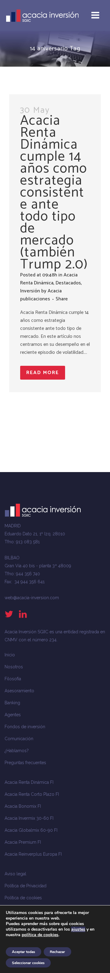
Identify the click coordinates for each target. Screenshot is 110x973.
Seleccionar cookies (28, 962)
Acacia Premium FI (23, 842)
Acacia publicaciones (41, 295)
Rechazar (57, 951)
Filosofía (13, 678)
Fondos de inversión (25, 726)
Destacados (68, 283)
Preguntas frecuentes (25, 762)
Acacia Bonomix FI (23, 806)
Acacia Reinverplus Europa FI (33, 854)
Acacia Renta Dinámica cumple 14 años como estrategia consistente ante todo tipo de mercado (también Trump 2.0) (54, 192)
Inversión (30, 291)
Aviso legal (15, 873)
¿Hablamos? (17, 750)
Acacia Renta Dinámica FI (29, 782)
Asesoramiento (19, 690)
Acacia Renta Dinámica (49, 279)
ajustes (78, 929)
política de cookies (40, 935)
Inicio (10, 654)
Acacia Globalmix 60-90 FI (31, 830)
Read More (42, 373)
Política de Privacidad (25, 885)
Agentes (13, 714)
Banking (12, 702)
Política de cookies (23, 897)
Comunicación (19, 738)
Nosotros (14, 666)
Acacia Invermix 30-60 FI (29, 818)
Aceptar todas (23, 951)
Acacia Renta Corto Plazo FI (32, 794)
